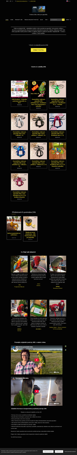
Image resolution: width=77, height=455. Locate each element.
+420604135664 (32, 1)
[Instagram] (10, 1)
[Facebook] (7, 1)
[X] (9, 1)
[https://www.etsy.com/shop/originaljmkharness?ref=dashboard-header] (12, 1)
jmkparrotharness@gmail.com (22, 1)
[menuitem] (7, 19)
